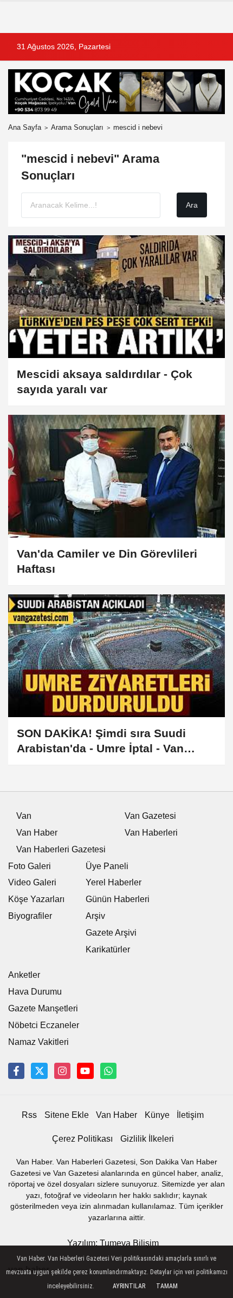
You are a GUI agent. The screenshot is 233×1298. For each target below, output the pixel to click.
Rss (29, 1115)
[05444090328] (108, 1071)
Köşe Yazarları (36, 899)
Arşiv (95, 915)
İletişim (190, 1115)
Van (23, 815)
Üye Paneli (107, 866)
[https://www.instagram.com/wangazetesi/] (62, 1071)
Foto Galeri (29, 866)
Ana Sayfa (24, 127)
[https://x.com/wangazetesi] (39, 1071)
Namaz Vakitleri (38, 1042)
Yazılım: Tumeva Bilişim (113, 1243)
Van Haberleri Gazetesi (61, 849)
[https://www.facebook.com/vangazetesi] (16, 1071)
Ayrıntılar (129, 1286)
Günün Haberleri (118, 899)
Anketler (24, 974)
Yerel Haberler (113, 882)
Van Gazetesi (150, 815)
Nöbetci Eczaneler (43, 1025)
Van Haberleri (151, 832)
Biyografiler (30, 915)
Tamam (167, 1286)
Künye (157, 1115)
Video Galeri (32, 882)
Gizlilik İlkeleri (147, 1138)
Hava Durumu (35, 991)
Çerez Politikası (82, 1138)
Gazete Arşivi (111, 932)
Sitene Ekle (66, 1115)
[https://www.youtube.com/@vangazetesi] (85, 1071)
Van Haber (36, 832)
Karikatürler (108, 949)
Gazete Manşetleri (43, 1008)
